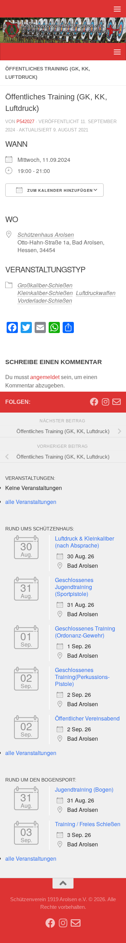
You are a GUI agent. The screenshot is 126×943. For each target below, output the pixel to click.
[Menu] (117, 8)
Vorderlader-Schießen (45, 300)
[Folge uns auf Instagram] (105, 402)
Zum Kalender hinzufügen (59, 190)
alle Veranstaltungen (30, 502)
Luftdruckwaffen (95, 293)
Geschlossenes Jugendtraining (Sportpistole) (74, 587)
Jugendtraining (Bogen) (84, 789)
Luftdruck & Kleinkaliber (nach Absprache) (84, 541)
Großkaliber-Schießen (45, 285)
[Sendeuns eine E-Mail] (116, 402)
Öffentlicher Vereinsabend (87, 718)
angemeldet (44, 377)
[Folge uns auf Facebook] (94, 402)
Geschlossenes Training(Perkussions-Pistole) (82, 677)
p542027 (25, 121)
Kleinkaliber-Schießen (45, 293)
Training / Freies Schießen (87, 824)
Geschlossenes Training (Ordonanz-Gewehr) (85, 631)
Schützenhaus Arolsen (46, 235)
